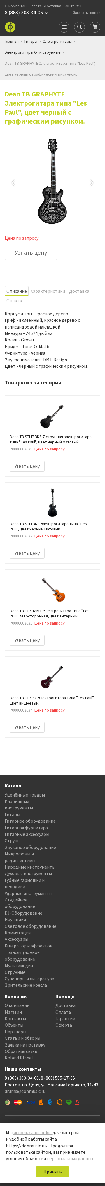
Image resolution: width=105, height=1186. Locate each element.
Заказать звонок (86, 12)
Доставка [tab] (79, 291)
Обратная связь (21, 1051)
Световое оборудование (30, 926)
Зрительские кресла (26, 985)
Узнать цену (31, 252)
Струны (12, 840)
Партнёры (15, 1031)
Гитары (12, 814)
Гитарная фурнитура (26, 828)
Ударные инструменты (28, 893)
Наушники (15, 919)
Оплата (35, 6)
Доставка (52, 6)
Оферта (63, 1025)
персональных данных (70, 1158)
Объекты (14, 1025)
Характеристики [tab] (48, 291)
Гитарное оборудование (30, 821)
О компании (16, 6)
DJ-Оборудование (23, 913)
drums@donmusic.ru (25, 1091)
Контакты (72, 6)
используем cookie (32, 1132)
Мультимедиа (19, 965)
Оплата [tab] (14, 301)
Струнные (15, 972)
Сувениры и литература (29, 978)
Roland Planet (19, 1058)
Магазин (13, 1012)
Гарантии (65, 1018)
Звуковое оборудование (30, 847)
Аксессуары (16, 939)
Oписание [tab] (16, 291)
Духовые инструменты (28, 873)
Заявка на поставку (25, 1045)
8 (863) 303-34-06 (24, 12)
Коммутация (18, 932)
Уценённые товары (25, 795)
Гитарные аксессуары (27, 834)
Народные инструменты (30, 867)
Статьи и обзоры (22, 1038)
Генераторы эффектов (28, 946)
